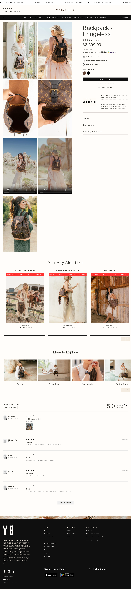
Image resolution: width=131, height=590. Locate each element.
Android (67, 575)
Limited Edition (36, 17)
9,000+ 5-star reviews (52, 2)
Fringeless (54, 384)
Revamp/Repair (102, 17)
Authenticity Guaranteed (23, 2)
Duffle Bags (122, 384)
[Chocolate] (84, 73)
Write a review (10, 408)
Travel (20, 384)
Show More (65, 502)
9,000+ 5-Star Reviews (11, 11)
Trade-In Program (83, 17)
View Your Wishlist (105, 88)
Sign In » (6, 579)
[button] (105, 52)
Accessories (53, 17)
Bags (23, 17)
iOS (51, 575)
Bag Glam (67, 17)
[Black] (88, 73)
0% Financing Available (81, 2)
